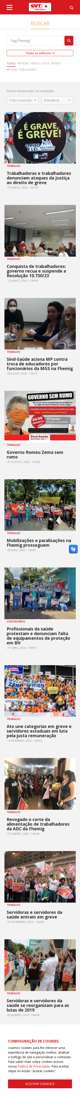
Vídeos (34, 63)
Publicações (27, 69)
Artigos (12, 69)
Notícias (22, 63)
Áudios (55, 63)
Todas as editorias (39, 53)
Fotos (45, 63)
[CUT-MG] (40, 7)
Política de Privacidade (34, 1066)
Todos (11, 63)
